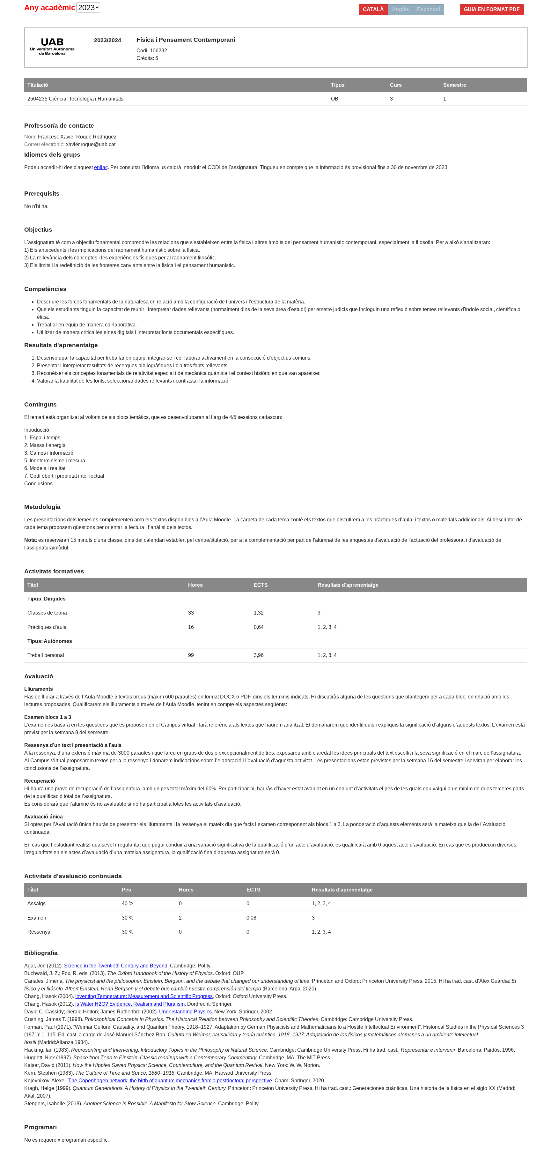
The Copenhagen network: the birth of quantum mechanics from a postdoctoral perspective (170, 1080)
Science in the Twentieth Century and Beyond (115, 965)
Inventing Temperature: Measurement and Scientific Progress (144, 996)
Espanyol (428, 9)
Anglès (400, 9)
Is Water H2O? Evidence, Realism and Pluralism (130, 1004)
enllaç (101, 167)
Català (373, 9)
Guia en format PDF (492, 9)
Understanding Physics (185, 1011)
